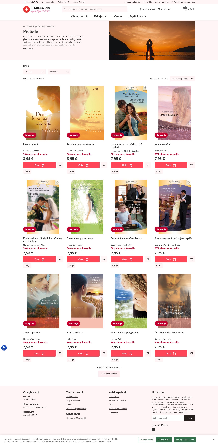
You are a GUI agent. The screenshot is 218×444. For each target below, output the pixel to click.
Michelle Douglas (131, 151)
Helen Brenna (73, 339)
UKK (111, 405)
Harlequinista (72, 396)
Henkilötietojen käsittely (76, 408)
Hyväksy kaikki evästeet (184, 440)
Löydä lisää (136, 16)
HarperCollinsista (73, 401)
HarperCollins (79, 2)
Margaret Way (161, 245)
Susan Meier (116, 245)
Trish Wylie (127, 245)
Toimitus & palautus (117, 401)
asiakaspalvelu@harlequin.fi (35, 407)
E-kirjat (98, 16)
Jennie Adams (116, 151)
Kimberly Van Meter (31, 339)
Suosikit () (165, 9)
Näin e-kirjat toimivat (118, 408)
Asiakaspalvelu (48, 2)
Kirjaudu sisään (148, 9)
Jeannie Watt (116, 339)
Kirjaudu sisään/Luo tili (76, 418)
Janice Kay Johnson (75, 151)
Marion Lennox (29, 245)
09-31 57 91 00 (29, 399)
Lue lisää (27, 48)
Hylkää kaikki (164, 440)
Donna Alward (174, 245)
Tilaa (189, 418)
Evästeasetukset (146, 440)
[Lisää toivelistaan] (60, 165)
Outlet (118, 16)
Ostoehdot (113, 413)
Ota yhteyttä (114, 396)
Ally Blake (41, 245)
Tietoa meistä (63, 2)
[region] (109, 439)
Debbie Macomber (31, 151)
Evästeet (69, 405)
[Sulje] (214, 439)
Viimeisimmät (79, 16)
